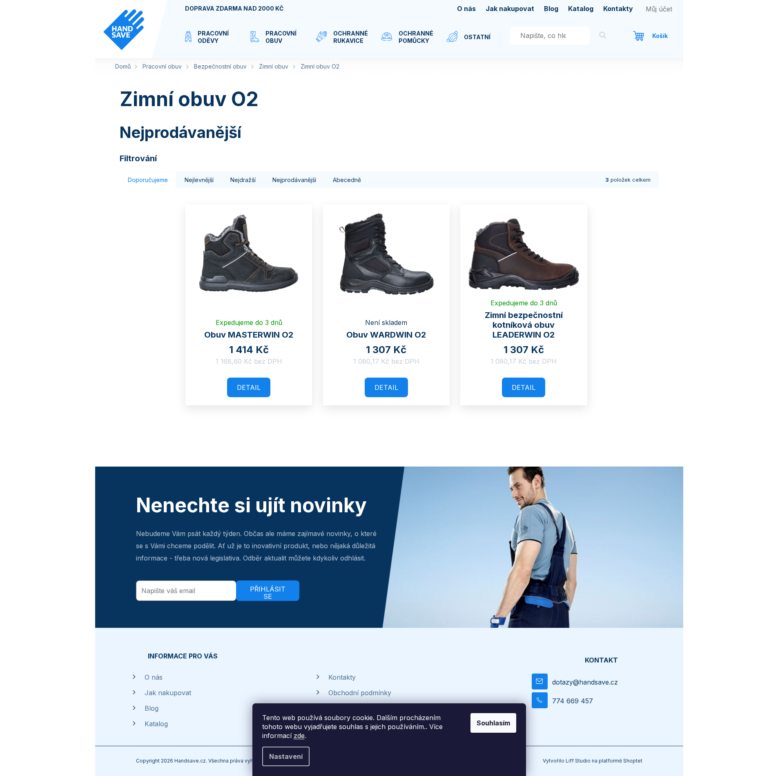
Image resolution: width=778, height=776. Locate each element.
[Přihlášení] (659, 9)
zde (299, 736)
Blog (551, 8)
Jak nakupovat (510, 8)
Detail (249, 387)
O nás (466, 8)
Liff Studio (579, 761)
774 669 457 (572, 701)
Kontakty (618, 8)
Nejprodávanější (294, 179)
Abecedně (347, 179)
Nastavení (286, 756)
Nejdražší (243, 179)
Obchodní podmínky (359, 693)
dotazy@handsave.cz (585, 682)
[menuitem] (209, 42)
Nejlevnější (199, 179)
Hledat (603, 37)
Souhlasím (493, 723)
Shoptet (632, 761)
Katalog (580, 8)
